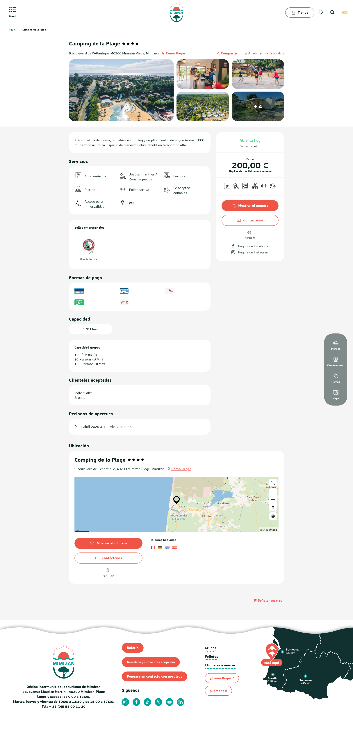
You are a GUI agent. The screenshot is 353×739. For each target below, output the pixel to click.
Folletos (211, 656)
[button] (332, 13)
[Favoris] (321, 12)
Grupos (210, 648)
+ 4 (258, 106)
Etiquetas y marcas (220, 665)
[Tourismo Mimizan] (176, 12)
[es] (345, 12)
